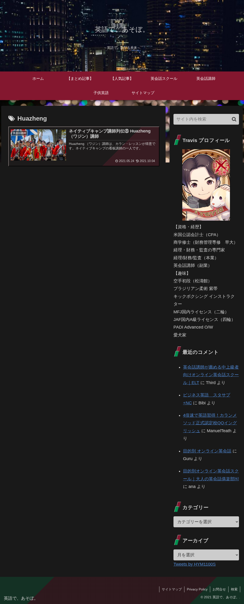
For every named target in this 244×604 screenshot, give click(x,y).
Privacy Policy (197, 589)
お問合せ (219, 589)
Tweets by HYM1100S (194, 564)
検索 (234, 589)
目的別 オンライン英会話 (207, 451)
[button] (234, 119)
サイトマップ (172, 589)
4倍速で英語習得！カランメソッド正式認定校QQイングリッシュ (210, 423)
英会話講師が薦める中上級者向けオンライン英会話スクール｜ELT (211, 375)
